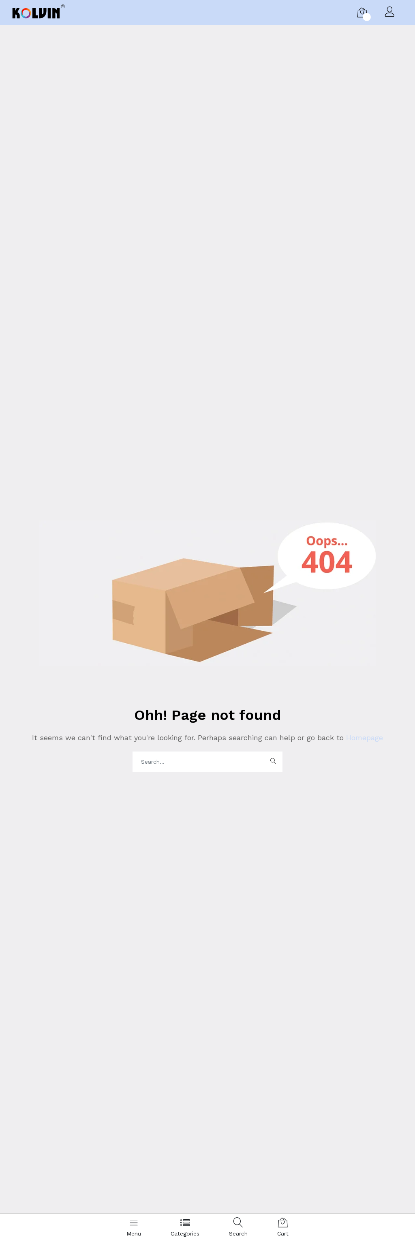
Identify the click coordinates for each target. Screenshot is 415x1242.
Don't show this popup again (138, 663)
